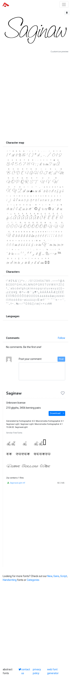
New (49, 576)
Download (55, 413)
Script (63, 576)
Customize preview (59, 51)
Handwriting (10, 579)
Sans (56, 576)
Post (61, 359)
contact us (25, 671)
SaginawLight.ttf (17, 483)
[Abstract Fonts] (6, 4)
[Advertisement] (35, 96)
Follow (61, 338)
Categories (33, 579)
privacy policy (37, 671)
